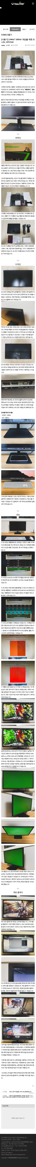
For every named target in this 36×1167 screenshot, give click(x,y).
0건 (9, 45)
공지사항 (5, 29)
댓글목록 (5, 1106)
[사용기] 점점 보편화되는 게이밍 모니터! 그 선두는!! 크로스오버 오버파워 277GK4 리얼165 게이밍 (17, 1096)
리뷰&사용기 (15, 29)
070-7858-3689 (8, 1148)
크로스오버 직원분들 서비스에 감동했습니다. (20, 1092)
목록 (33, 1086)
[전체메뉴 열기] (33, 4)
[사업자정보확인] (25, 1142)
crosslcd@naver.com (7, 1146)
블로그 (24, 29)
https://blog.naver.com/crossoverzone (13, 1154)
